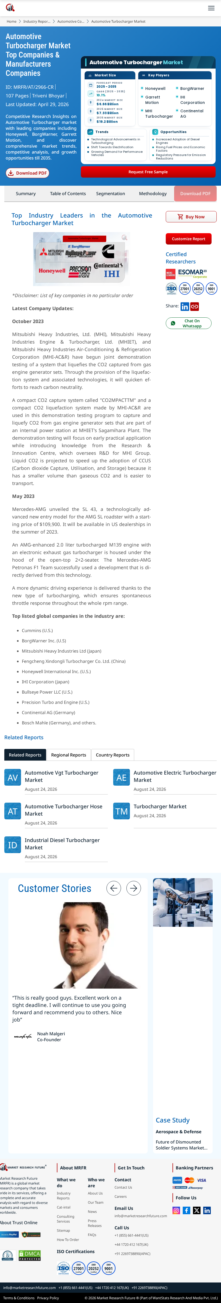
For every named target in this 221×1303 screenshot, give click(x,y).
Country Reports (113, 755)
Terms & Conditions (18, 1297)
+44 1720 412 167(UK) (131, 1244)
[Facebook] (186, 1210)
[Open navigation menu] (211, 8)
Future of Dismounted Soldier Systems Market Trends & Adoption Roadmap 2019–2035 (180, 1145)
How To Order (68, 1239)
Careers (121, 1196)
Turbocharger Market (160, 806)
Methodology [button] (153, 193)
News (92, 1211)
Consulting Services (65, 1219)
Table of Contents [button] (68, 193)
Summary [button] (26, 193)
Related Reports (25, 755)
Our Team (95, 1202)
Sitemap (63, 1230)
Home (11, 21)
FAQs (92, 1234)
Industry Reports (36, 21)
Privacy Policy (48, 1297)
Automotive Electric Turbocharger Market (175, 776)
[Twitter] (197, 1210)
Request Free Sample (148, 171)
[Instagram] (176, 1210)
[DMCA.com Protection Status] (29, 1255)
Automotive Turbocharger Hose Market (63, 810)
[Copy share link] (194, 305)
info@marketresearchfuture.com (141, 1215)
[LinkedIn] (207, 1210)
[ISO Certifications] (191, 283)
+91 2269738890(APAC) (132, 1253)
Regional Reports (68, 755)
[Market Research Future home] (10, 8)
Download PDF (31, 173)
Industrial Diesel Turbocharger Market (62, 843)
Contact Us (123, 1187)
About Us (95, 1193)
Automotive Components (70, 21)
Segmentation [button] (110, 193)
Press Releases (95, 1223)
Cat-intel (63, 1207)
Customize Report (188, 238)
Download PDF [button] (195, 193)
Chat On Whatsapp (192, 323)
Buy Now (195, 217)
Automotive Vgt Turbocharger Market (61, 776)
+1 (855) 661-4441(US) (132, 1235)
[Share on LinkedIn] (184, 305)
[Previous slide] (113, 888)
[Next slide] (133, 888)
